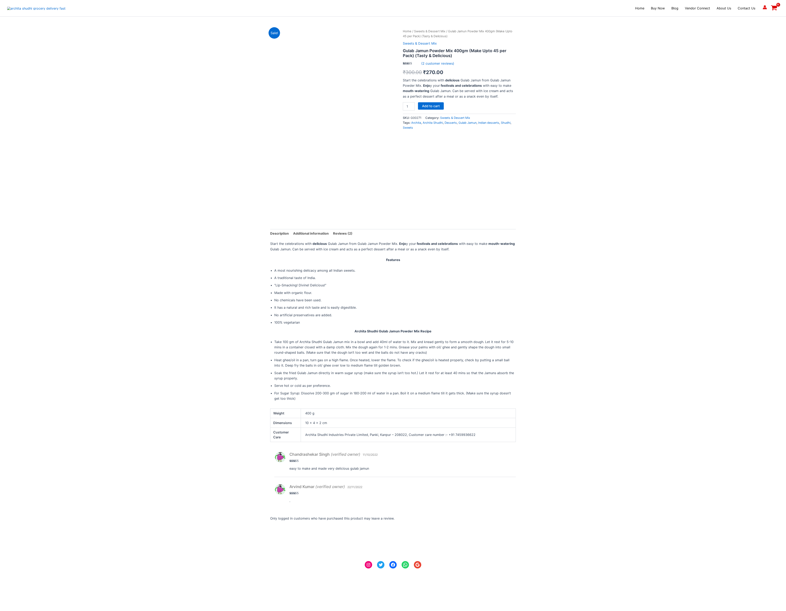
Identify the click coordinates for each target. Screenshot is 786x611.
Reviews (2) (342, 233)
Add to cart (431, 106)
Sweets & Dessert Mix (429, 31)
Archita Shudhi (433, 122)
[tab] (279, 233)
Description (279, 233)
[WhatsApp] (405, 564)
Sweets (408, 127)
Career (12, 564)
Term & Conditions (21, 585)
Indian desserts (488, 122)
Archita (416, 122)
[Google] (417, 564)
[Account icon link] (765, 7)
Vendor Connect (697, 8)
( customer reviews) (437, 63)
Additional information (311, 233)
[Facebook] (393, 564)
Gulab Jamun (467, 122)
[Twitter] (380, 564)
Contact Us (746, 8)
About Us (724, 8)
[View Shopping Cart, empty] (774, 8)
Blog (674, 8)
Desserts (451, 122)
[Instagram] (368, 564)
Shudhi (505, 122)
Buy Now (658, 8)
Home (639, 8)
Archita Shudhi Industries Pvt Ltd (557, 564)
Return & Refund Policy (25, 580)
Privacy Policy (18, 569)
